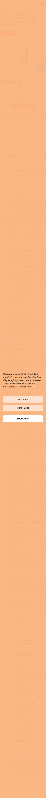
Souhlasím (23, 418)
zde (34, 386)
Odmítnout (23, 408)
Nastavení (23, 399)
